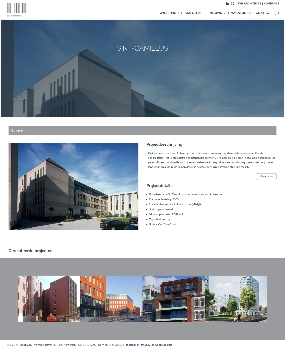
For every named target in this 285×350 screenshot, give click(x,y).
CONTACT (263, 13)
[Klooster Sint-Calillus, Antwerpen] (73, 229)
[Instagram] (232, 4)
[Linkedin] (227, 4)
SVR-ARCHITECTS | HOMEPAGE (258, 3)
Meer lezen (267, 176)
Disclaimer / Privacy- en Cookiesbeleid (149, 344)
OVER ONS (168, 13)
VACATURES (241, 13)
